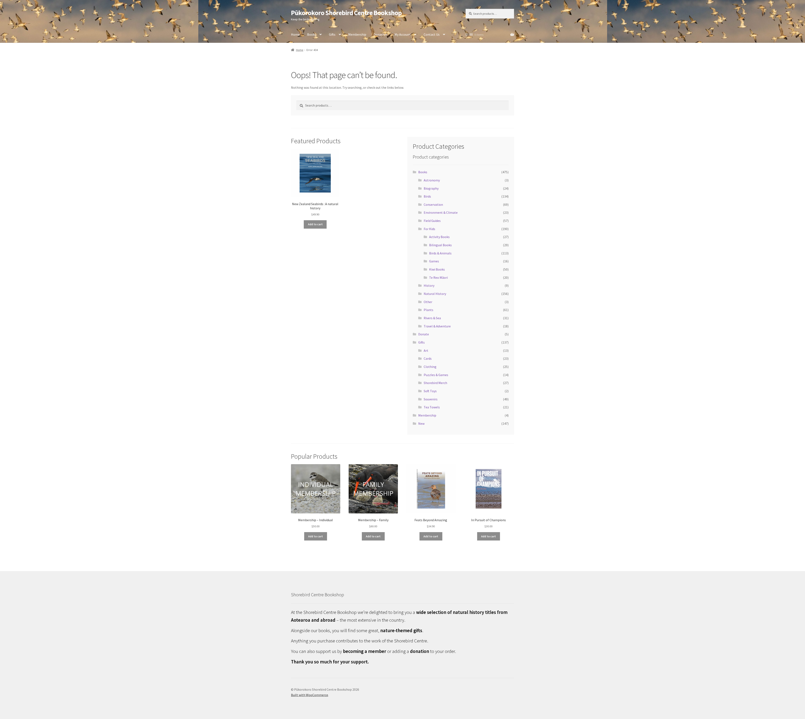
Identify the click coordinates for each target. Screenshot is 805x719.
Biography (431, 188)
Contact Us (432, 34)
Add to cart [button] (315, 224)
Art (426, 350)
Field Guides (432, 221)
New (421, 423)
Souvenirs (431, 399)
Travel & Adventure (437, 326)
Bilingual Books (440, 245)
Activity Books (439, 237)
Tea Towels (432, 407)
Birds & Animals (440, 253)
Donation (380, 34)
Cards (428, 358)
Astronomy (432, 180)
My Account (403, 34)
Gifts (332, 34)
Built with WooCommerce (309, 695)
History (429, 285)
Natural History (435, 294)
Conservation (433, 204)
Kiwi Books (437, 269)
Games (434, 261)
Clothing (430, 367)
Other (428, 302)
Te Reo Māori (438, 277)
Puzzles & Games (436, 375)
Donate (423, 334)
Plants (428, 310)
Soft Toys (430, 391)
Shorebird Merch (435, 383)
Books (311, 34)
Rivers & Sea (432, 318)
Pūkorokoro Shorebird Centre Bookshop (346, 13)
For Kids (429, 229)
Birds (427, 196)
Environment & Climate (441, 212)
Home (295, 34)
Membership (357, 34)
